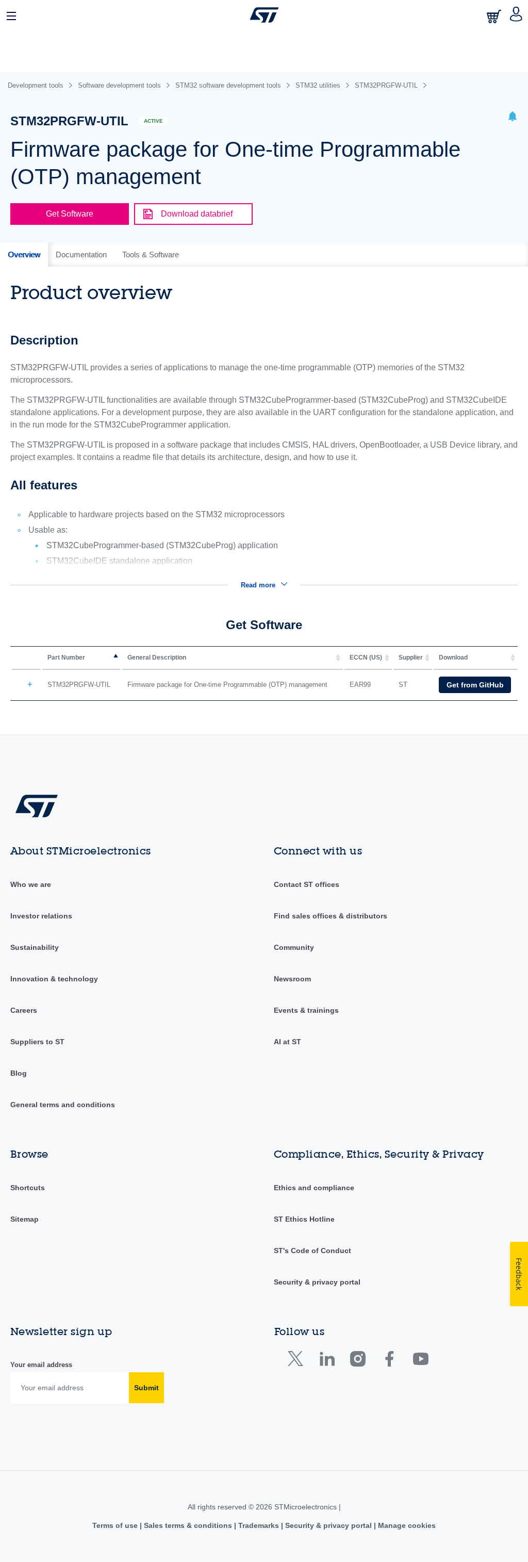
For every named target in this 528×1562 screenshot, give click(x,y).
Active (153, 121)
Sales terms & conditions (188, 1525)
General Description (156, 657)
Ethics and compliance (314, 1187)
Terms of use (116, 1525)
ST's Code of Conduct (312, 1250)
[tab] (24, 255)
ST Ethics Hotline (304, 1219)
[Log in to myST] (516, 15)
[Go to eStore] (495, 16)
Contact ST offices (306, 884)
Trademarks (258, 1525)
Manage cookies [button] (406, 1525)
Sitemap (24, 1219)
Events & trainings (306, 1010)
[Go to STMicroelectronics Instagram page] (357, 1361)
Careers (23, 1010)
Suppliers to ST (37, 1042)
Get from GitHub (475, 685)
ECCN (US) (366, 657)
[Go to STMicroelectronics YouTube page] (420, 1361)
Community (294, 947)
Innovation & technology (54, 979)
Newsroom (292, 979)
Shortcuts (27, 1187)
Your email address (41, 1365)
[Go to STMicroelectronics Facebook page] (389, 1361)
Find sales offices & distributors (330, 916)
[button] (12, 15)
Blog (18, 1073)
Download (453, 657)
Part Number (66, 657)
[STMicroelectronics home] (264, 15)
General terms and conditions (62, 1104)
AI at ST (287, 1042)
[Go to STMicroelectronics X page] (297, 1361)
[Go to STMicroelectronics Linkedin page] (326, 1361)
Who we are (30, 884)
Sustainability (34, 947)
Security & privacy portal (317, 1282)
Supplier (411, 657)
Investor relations (41, 916)
